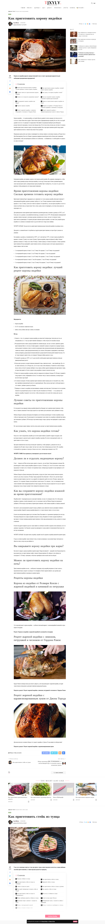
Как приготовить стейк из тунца (50, 879)
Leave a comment (59, 772)
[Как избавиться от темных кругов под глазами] (73, 61)
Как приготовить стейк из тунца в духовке (53, 886)
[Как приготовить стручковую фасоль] (41, 789)
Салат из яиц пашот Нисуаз (49, 898)
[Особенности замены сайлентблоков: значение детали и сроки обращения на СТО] (73, 47)
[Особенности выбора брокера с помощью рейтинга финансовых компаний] (73, 54)
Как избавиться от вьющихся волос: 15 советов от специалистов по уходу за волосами (87, 34)
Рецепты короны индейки (23, 105)
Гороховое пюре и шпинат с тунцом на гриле (26, 901)
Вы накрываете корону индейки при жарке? (25, 102)
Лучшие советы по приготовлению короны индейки (27, 93)
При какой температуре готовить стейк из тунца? (27, 890)
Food (9, 14)
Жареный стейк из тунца (48, 882)
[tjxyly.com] (52, 3)
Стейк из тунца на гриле (23, 886)
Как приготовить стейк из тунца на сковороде (25, 882)
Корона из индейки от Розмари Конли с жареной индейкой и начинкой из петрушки (52, 106)
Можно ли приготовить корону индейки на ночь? (52, 102)
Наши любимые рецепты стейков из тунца (27, 898)
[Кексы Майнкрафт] (63, 789)
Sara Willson (16, 22)
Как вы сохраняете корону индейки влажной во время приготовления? (50, 97)
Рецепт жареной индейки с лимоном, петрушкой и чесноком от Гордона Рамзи (26, 111)
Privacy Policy (44, 921)
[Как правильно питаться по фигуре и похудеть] (73, 41)
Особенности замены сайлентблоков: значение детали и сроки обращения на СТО (87, 47)
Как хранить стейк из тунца (49, 889)
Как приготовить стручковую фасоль (41, 797)
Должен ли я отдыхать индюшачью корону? (28, 97)
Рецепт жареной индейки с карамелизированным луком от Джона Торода (52, 111)
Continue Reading (52, 916)
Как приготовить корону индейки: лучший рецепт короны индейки (52, 88)
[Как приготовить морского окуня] (86, 789)
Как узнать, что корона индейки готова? (52, 92)
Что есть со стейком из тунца (50, 893)
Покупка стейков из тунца (23, 878)
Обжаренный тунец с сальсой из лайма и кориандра (52, 901)
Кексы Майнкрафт (58, 797)
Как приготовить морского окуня (85, 797)
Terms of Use (52, 921)
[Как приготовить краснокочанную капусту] (18, 789)
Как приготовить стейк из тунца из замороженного (25, 894)
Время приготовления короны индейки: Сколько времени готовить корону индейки (26, 88)
